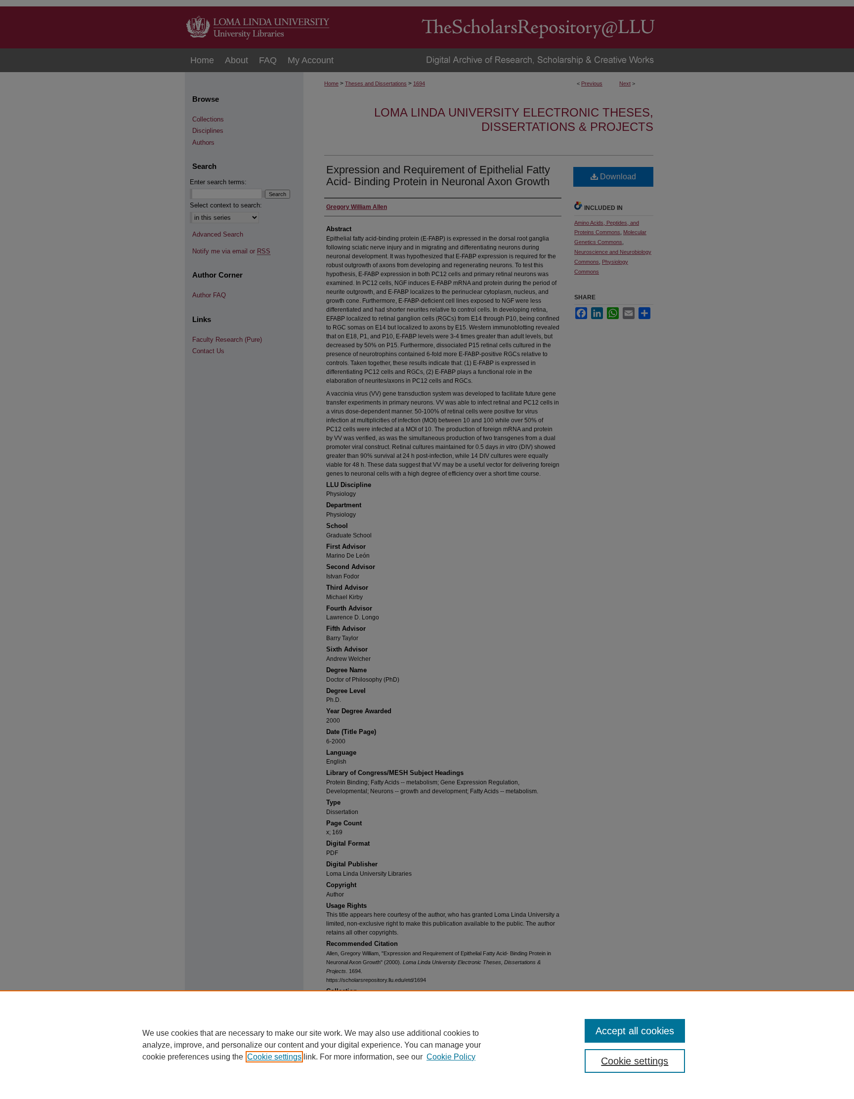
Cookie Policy (451, 1057)
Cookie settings (274, 1057)
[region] (427, 1044)
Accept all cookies (635, 1030)
